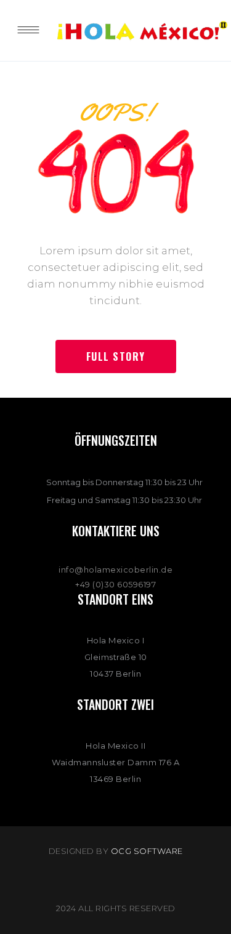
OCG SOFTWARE (147, 851)
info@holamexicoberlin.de (115, 569)
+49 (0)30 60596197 (115, 584)
